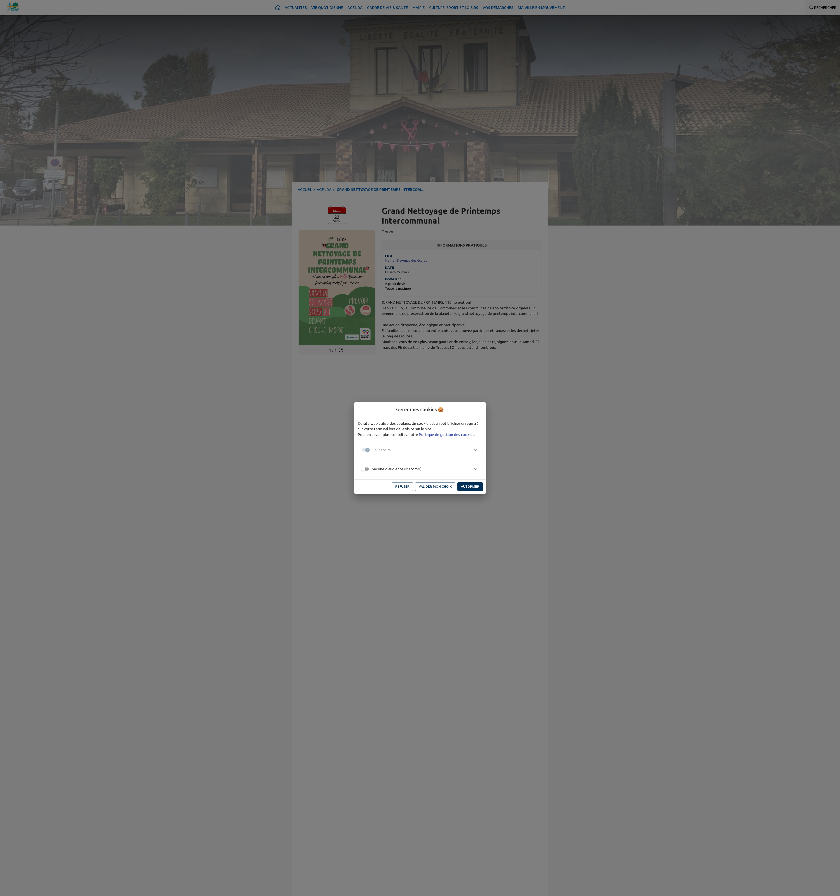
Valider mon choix (435, 486)
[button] (420, 450)
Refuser (402, 486)
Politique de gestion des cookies (446, 434)
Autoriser (470, 486)
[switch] (363, 469)
